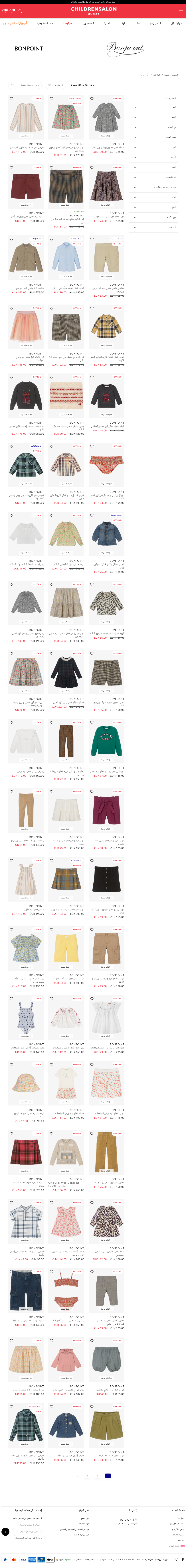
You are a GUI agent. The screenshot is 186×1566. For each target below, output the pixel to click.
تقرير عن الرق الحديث (81, 1534)
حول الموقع (85, 1518)
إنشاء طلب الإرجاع (177, 1523)
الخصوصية (104, 1559)
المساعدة (181, 1540)
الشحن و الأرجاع (178, 1529)
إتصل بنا (181, 1518)
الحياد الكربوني (176, 1545)
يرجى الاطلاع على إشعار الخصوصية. (28, 1538)
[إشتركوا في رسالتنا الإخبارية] (5, 1532)
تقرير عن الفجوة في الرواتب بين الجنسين (74, 1529)
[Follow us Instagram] (176, 1560)
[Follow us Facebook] (183, 1560)
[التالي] (77, 1476)
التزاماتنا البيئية (84, 1523)
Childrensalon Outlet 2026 (133, 1559)
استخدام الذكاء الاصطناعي (86, 1559)
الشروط (114, 1559)
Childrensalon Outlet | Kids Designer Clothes (93, 10)
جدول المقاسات (179, 1534)
